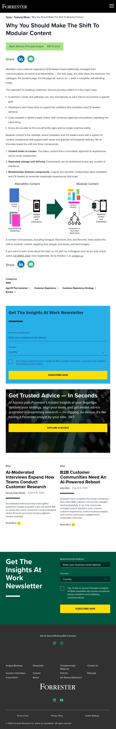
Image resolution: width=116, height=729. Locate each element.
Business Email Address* (19, 332)
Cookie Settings (92, 715)
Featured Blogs (22, 17)
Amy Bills (64, 487)
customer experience (45, 288)
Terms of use (22, 715)
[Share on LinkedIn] (20, 58)
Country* (12, 347)
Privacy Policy (57, 715)
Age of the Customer (17, 288)
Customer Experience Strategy (78, 288)
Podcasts (91, 673)
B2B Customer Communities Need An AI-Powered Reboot (83, 477)
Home (9, 17)
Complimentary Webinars (67, 667)
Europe (9, 291)
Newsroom (38, 665)
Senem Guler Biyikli (15, 492)
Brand (36, 677)
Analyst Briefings (14, 665)
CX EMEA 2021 (21, 256)
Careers (37, 673)
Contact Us (92, 665)
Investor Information (16, 673)
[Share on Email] (30, 58)
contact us (77, 256)
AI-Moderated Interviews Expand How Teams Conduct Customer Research (30, 479)
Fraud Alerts (12, 677)
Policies (64, 673)
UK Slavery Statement (71, 677)
